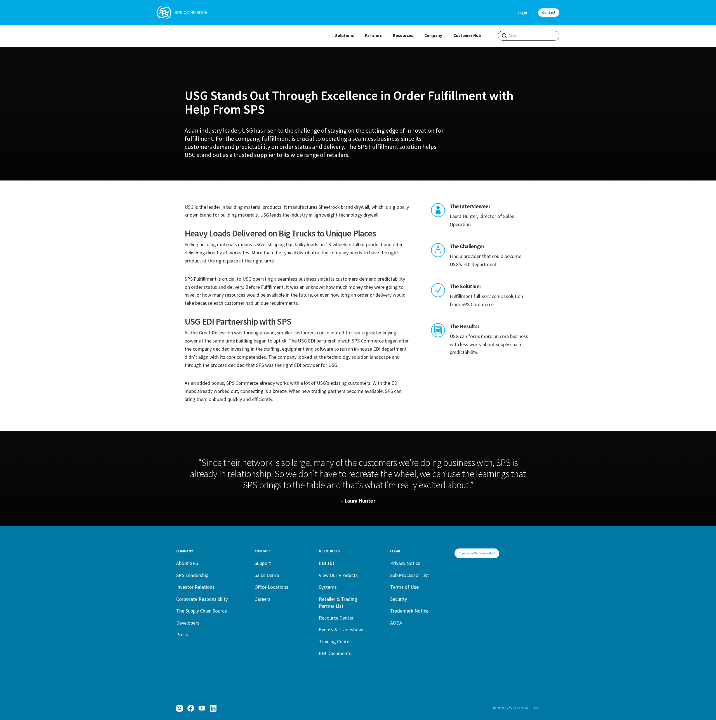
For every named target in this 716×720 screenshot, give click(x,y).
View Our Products (338, 575)
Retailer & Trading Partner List (338, 602)
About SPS (187, 563)
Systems (328, 587)
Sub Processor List (409, 575)
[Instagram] (179, 708)
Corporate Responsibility (202, 599)
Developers (187, 623)
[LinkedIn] (213, 708)
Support (263, 563)
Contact (548, 12)
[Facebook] (190, 708)
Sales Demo (267, 575)
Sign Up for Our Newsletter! (477, 553)
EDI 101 (327, 563)
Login (522, 12)
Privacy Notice (405, 563)
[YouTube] (202, 708)
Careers (262, 599)
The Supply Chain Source (201, 611)
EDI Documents (335, 653)
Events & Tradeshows (341, 629)
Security (398, 599)
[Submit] (504, 35)
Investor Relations (195, 587)
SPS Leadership (192, 575)
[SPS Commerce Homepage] (182, 13)
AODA (396, 623)
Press (182, 634)
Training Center (335, 641)
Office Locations (271, 587)
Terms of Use (404, 587)
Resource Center (336, 618)
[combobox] (528, 36)
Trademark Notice (409, 611)
